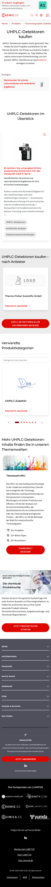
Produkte (7, 666)
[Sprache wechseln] (41, 15)
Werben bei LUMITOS (24, 849)
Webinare (7, 686)
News (5, 646)
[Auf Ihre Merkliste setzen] (44, 135)
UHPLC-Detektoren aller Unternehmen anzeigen (25, 323)
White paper (8, 676)
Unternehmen (9, 656)
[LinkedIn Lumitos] (25, 837)
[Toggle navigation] (47, 15)
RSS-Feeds (7, 716)
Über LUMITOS (24, 854)
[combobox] (25, 360)
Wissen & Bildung (11, 706)
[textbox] (25, 360)
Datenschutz (38, 877)
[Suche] (32, 15)
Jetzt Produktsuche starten (25, 628)
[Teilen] (37, 15)
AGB (25, 877)
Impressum (12, 877)
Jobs (4, 696)
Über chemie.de (25, 860)
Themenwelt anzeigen (25, 550)
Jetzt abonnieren (25, 759)
